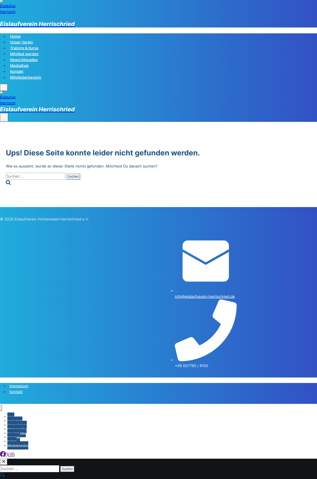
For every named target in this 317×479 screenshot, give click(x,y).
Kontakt (16, 71)
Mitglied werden (24, 54)
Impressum (19, 386)
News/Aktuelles (24, 60)
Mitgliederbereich (25, 77)
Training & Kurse (24, 48)
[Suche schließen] (3, 462)
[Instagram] (12, 456)
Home (15, 36)
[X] (8, 456)
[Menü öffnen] (4, 117)
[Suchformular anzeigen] (4, 87)
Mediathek (19, 65)
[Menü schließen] (1, 408)
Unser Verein (21, 42)
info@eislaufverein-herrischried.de (205, 296)
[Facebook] (3, 456)
